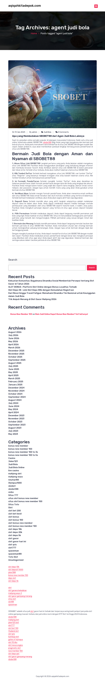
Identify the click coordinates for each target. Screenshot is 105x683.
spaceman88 (15, 554)
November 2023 (16, 418)
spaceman (13, 551)
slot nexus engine (15, 645)
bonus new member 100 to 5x (23, 455)
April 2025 (13, 375)
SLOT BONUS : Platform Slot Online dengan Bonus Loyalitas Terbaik (42, 287)
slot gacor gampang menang (20, 596)
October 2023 (15, 421)
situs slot (12, 599)
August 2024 (15, 400)
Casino (11, 458)
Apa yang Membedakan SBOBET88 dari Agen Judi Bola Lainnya (48, 136)
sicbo (11, 492)
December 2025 (16, 350)
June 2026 (13, 338)
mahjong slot (15, 473)
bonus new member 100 (20, 449)
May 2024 (13, 409)
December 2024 (16, 388)
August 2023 (14, 428)
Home (34, 33)
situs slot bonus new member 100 (25, 501)
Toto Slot (13, 557)
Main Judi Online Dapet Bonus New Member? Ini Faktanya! (61, 314)
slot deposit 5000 (15, 570)
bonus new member (18, 446)
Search (12, 259)
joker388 (12, 572)
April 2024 (13, 412)
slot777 (12, 547)
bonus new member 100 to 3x (23, 452)
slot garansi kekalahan (17, 590)
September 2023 (16, 425)
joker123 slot (13, 623)
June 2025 (13, 369)
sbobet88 (47, 142)
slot (10, 588)
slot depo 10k (15, 529)
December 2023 (16, 415)
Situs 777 (13, 495)
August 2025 (14, 363)
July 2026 (13, 335)
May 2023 (13, 434)
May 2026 (13, 341)
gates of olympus (15, 640)
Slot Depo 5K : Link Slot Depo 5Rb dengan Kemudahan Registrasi (41, 290)
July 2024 (13, 403)
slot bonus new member (20, 523)
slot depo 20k (15, 532)
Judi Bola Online (16, 467)
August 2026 (15, 332)
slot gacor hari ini (17, 541)
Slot (10, 507)
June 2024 (13, 406)
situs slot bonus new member (23, 498)
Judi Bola (47, 132)
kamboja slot (13, 637)
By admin (33, 132)
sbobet (12, 486)
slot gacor (13, 538)
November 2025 (16, 354)
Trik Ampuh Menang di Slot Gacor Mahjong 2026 (32, 299)
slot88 (11, 602)
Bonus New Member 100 (21, 314)
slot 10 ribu (12, 642)
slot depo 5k (14, 535)
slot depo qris (13, 654)
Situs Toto (13, 504)
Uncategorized (15, 560)
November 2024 (16, 391)
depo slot (12, 578)
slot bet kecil (15, 514)
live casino (13, 470)
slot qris (12, 544)
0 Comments (63, 132)
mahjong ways (15, 476)
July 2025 (13, 366)
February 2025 (15, 381)
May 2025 (13, 372)
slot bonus (13, 517)
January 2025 (15, 384)
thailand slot (13, 631)
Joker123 (13, 461)
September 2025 (16, 360)
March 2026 (14, 347)
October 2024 (15, 394)
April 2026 (13, 344)
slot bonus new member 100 (22, 526)
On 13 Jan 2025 (18, 132)
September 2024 (17, 397)
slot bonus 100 (15, 520)
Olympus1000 (15, 483)
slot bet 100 (13, 628)
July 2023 (13, 431)
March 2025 (14, 378)
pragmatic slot (14, 648)
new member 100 (15, 651)
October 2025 (15, 357)
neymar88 (13, 480)
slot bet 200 (14, 510)
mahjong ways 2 (15, 593)
